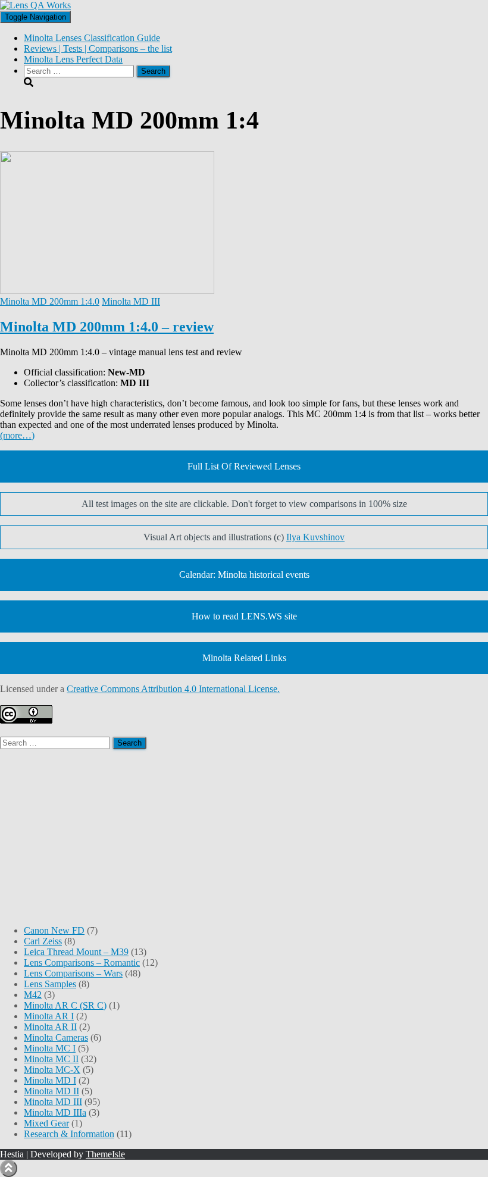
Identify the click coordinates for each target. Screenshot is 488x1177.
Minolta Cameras (56, 1037)
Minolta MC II (51, 1059)
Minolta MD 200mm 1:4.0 (49, 301)
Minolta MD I (50, 1080)
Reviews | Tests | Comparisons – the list (98, 48)
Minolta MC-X (52, 1070)
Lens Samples (50, 984)
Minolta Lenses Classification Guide (92, 38)
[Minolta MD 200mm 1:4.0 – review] (107, 291)
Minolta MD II (51, 1091)
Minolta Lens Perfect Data (73, 59)
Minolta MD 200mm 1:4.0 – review (107, 326)
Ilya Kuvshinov (315, 537)
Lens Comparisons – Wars (73, 973)
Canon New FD (54, 930)
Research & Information (69, 1134)
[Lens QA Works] (35, 5)
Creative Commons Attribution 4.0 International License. (173, 689)
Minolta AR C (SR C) (65, 1005)
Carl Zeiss (43, 941)
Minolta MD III (131, 301)
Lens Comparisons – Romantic (82, 962)
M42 (33, 995)
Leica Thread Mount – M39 (76, 952)
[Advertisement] (244, 832)
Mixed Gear (46, 1123)
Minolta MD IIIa (55, 1112)
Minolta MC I (50, 1048)
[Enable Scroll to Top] (8, 1168)
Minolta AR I (49, 1016)
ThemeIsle (105, 1154)
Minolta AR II (50, 1027)
